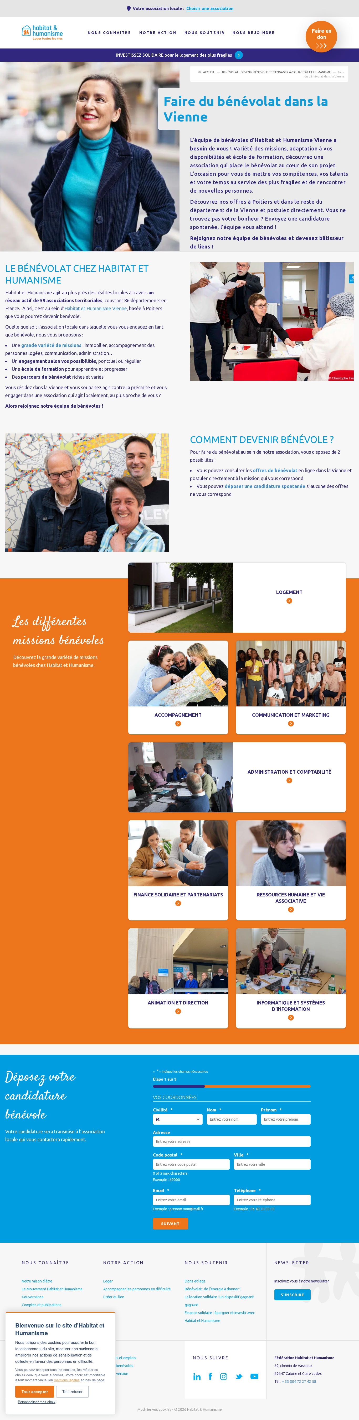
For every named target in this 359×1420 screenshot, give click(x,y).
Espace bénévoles (118, 1366)
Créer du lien (113, 1297)
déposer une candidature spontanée (265, 486)
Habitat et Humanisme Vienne (95, 308)
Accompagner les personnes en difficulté (137, 1289)
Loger (108, 1281)
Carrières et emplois (119, 1358)
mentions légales (67, 1379)
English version (115, 1374)
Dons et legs (195, 1281)
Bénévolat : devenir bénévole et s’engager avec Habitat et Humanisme (276, 72)
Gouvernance (33, 1297)
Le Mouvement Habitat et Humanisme (52, 1289)
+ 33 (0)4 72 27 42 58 (299, 1381)
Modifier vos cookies (154, 1409)
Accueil (209, 72)
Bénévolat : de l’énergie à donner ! (212, 1289)
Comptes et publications (41, 1305)
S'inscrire (292, 1295)
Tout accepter (35, 1391)
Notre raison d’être (37, 1281)
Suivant (170, 1224)
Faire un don (321, 34)
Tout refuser (72, 1391)
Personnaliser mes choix (36, 1401)
